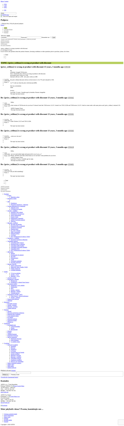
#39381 (71, 114)
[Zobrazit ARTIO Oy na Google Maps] (14, 396)
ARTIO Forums (5, 41)
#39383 (71, 131)
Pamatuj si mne (15, 374)
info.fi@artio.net (5, 402)
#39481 (71, 164)
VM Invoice (4, 44)
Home (2, 25)
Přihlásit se (5, 374)
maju (5, 103)
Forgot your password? (7, 39)
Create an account (31, 39)
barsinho (6, 79)
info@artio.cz (37, 154)
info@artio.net (4, 392)
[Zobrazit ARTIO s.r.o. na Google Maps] (18, 386)
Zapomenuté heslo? (13, 377)
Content (6, 1)
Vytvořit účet (4, 377)
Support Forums (5, 42)
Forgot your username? (20, 39)
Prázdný (13, 370)
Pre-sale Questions (6, 45)
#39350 (67, 67)
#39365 (71, 98)
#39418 (71, 147)
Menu (2, 1)
